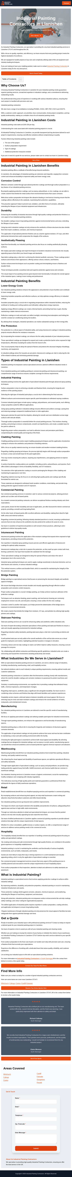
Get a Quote (35, 35)
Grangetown (41, 1079)
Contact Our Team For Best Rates (36, 965)
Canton (18, 983)
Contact (66, 3)
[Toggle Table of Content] (19, 79)
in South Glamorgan (35, 958)
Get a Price (36, 160)
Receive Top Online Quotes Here (36, 988)
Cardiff (23, 983)
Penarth (39, 1082)
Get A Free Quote (36, 1058)
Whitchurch (5, 983)
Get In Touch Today (36, 73)
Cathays (12, 983)
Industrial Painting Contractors (57, 66)
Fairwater (29, 983)
